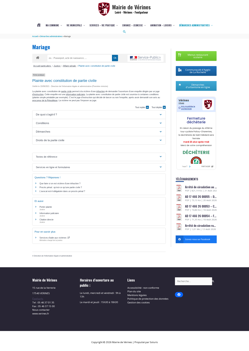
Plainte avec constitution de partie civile (96, 66)
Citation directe (46, 219)
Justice (57, 66)
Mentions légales (137, 295)
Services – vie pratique (102, 25)
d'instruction (38, 94)
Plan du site (134, 291)
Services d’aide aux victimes (53, 237)
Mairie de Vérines (131, 7)
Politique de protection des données (147, 298)
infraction (100, 91)
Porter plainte (45, 207)
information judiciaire (75, 94)
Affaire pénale (69, 66)
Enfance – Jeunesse (132, 25)
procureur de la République (44, 100)
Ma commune (52, 25)
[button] (124, 32)
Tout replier (140, 107)
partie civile (66, 91)
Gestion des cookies (138, 302)
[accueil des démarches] (37, 57)
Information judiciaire (49, 213)
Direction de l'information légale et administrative (53, 256)
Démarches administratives (194, 25)
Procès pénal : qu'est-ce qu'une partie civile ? (60, 187)
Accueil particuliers (42, 66)
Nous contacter (41, 309)
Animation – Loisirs (161, 25)
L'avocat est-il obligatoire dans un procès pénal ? (62, 191)
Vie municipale (74, 25)
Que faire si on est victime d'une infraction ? (59, 183)
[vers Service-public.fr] (146, 58)
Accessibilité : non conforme (143, 287)
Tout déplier (157, 107)
